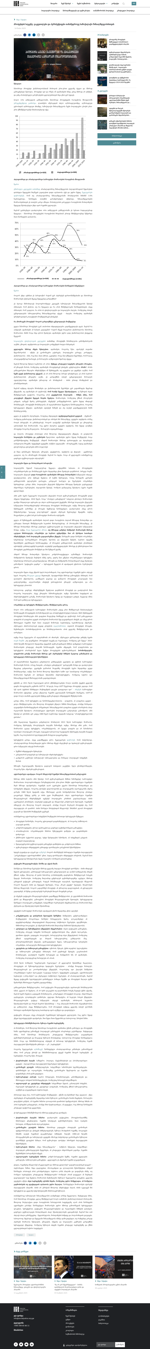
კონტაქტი (115, 3)
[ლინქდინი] (34, 34)
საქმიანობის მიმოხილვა (75, 1334)
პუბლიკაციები (99, 3)
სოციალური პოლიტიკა (50, 11)
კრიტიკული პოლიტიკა (126, 11)
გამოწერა (117, 143)
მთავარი (54, 3)
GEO (134, 3)
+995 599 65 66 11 (21, 1326)
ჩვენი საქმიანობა (83, 3)
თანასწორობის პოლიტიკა (103, 11)
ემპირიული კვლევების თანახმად (27, 189)
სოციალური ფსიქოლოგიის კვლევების (30, 341)
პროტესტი (19, 1235)
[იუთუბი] (26, 1344)
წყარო (16, 184)
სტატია (23, 20)
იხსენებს (78, 690)
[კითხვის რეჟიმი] (43, 34)
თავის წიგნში (19, 641)
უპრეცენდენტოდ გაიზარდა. (25, 103)
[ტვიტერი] (29, 34)
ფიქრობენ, (71, 740)
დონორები (70, 1327)
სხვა (18, 20)
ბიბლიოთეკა (117, 136)
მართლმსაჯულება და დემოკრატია (76, 11)
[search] (123, 3)
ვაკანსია (101, 1320)
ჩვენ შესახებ (66, 3)
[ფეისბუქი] (24, 34)
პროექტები (70, 1323)
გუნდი (68, 1320)
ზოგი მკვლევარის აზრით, (36, 530)
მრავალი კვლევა (34, 576)
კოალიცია (70, 1330)
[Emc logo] (21, 3)
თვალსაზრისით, (59, 626)
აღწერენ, (42, 852)
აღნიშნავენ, (38, 1049)
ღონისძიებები (103, 1316)
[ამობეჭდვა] (38, 34)
